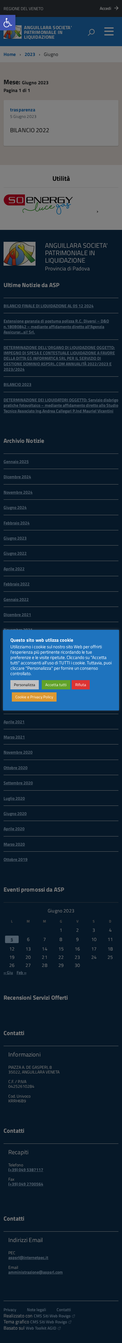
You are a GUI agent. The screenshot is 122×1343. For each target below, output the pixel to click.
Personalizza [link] (24, 685)
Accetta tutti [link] (56, 685)
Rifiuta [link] (80, 685)
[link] (7, 22)
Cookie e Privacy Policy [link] (34, 697)
